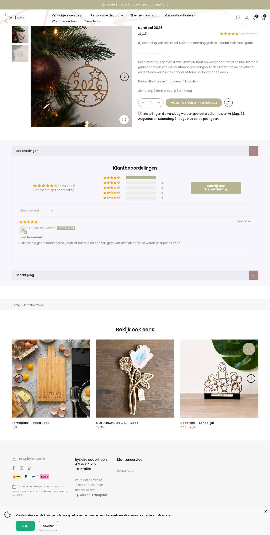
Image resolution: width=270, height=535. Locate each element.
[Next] (124, 77)
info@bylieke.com (32, 459)
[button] (229, 34)
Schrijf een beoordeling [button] (216, 187)
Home (16, 305)
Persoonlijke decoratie (107, 15)
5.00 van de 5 (65, 186)
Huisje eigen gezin (70, 15)
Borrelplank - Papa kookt (31, 423)
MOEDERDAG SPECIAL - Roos (117, 423)
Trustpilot (99, 495)
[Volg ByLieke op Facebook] (13, 468)
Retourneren (126, 471)
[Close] (266, 511)
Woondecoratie (63, 21)
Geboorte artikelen (179, 15)
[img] (28, 222)
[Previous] (38, 77)
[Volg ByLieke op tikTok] (29, 468)
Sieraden (91, 21)
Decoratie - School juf (197, 423)
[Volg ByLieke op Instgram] (21, 468)
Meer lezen (165, 515)
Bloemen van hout (144, 15)
